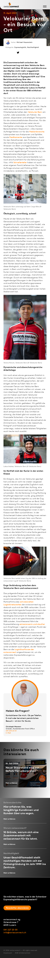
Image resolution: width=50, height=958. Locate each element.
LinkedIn (12, 52)
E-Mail (8, 733)
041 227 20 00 (10, 929)
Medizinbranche (36, 131)
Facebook (23, 52)
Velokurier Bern (35, 112)
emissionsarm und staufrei (32, 624)
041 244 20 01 (11, 731)
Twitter (18, 52)
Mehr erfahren (11, 783)
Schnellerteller (20, 162)
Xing (7, 52)
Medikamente (15, 137)
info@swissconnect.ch (14, 932)
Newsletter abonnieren (17, 908)
